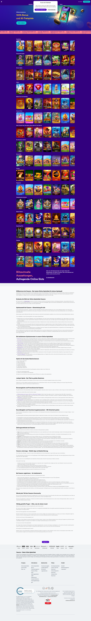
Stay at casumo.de (51, 9)
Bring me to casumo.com (40, 9)
